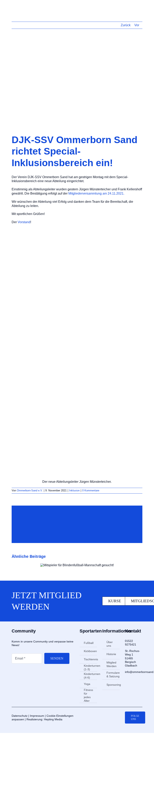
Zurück (126, 25)
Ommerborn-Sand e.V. (30, 490)
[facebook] (103, 717)
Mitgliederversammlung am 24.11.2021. (96, 193)
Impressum (37, 715)
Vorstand (24, 222)
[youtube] (116, 717)
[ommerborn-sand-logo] (26, 5)
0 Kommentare (90, 490)
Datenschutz (19, 715)
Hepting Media (53, 719)
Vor (136, 25)
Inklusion (74, 490)
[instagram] (110, 717)
